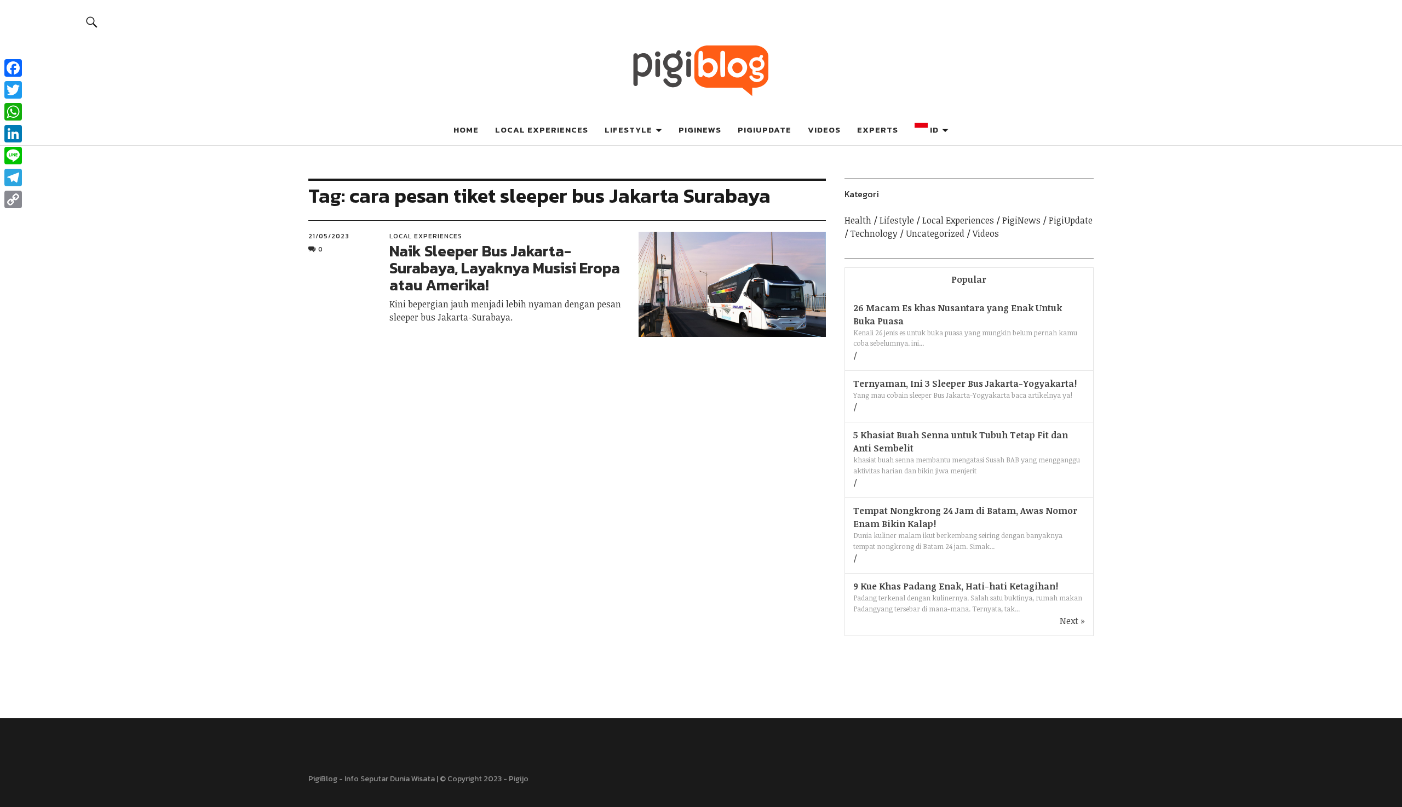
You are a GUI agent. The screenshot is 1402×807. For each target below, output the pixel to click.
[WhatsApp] (13, 112)
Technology (874, 233)
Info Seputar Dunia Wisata (389, 779)
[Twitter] (13, 90)
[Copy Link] (13, 199)
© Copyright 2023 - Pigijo (484, 779)
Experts (877, 129)
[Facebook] (13, 68)
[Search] (92, 21)
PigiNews (700, 129)
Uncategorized (935, 233)
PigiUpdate (764, 129)
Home (466, 129)
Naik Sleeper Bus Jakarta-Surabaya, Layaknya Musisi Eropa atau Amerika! (504, 267)
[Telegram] (13, 177)
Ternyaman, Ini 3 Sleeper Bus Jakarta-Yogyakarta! (965, 383)
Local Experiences (541, 129)
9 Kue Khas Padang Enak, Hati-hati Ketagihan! (955, 586)
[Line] (13, 156)
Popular (968, 279)
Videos (824, 129)
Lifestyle (628, 129)
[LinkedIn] (13, 134)
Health (857, 220)
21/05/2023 (328, 236)
